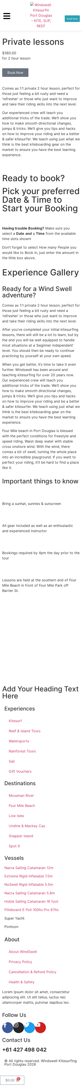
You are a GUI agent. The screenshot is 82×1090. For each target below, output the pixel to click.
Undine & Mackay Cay (27, 826)
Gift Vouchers (20, 771)
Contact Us (16, 1040)
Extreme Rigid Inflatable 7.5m (28, 876)
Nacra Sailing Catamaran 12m (28, 868)
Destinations (20, 783)
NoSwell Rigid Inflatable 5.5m (28, 884)
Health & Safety (22, 982)
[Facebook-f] (7, 1027)
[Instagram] (18, 1027)
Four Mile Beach (22, 805)
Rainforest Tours (22, 751)
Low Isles (16, 815)
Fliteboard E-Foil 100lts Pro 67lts (31, 909)
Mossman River (21, 795)
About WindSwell (23, 951)
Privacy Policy (20, 962)
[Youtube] (40, 1027)
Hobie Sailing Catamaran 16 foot (31, 901)
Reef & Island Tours (24, 731)
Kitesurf (15, 721)
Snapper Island (21, 836)
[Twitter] (29, 1027)
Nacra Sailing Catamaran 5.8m (29, 893)
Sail (12, 761)
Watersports (19, 741)
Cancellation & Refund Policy (32, 972)
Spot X (14, 846)
